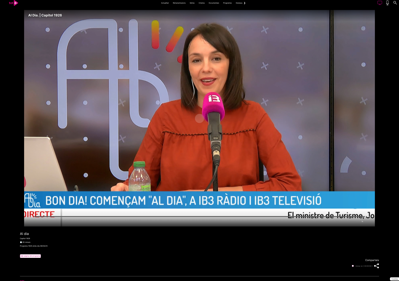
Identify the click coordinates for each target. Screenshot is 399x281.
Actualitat (165, 3)
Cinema (202, 3)
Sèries (192, 3)
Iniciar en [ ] (364, 266)
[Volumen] (30, 221)
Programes (227, 3)
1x (362, 221)
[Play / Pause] (199, 118)
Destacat (239, 3)
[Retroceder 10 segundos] (188, 118)
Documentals (214, 3)
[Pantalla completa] (368, 221)
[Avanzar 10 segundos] (210, 118)
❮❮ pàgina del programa (30, 256)
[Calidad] (356, 221)
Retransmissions (179, 3)
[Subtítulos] (350, 221)
